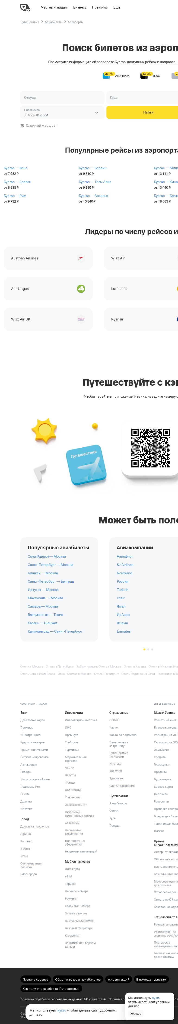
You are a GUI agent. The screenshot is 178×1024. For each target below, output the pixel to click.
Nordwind (124, 573)
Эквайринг (161, 749)
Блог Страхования (122, 785)
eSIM (68, 876)
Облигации (73, 790)
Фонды (70, 782)
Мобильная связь (77, 861)
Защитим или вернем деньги (80, 944)
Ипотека (26, 809)
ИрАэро (123, 615)
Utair (120, 598)
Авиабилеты (118, 803)
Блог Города (28, 874)
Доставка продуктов (34, 826)
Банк (23, 712)
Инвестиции (74, 712)
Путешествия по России (118, 754)
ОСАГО (114, 720)
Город (24, 819)
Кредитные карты (32, 742)
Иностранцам (30, 735)
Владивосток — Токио (45, 615)
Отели (113, 810)
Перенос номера (76, 891)
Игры (24, 856)
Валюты (70, 775)
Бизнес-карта (163, 786)
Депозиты (161, 794)
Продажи (160, 772)
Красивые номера (77, 906)
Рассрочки (161, 801)
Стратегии (72, 822)
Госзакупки (162, 764)
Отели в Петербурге (59, 666)
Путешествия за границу (118, 744)
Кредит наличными (34, 749)
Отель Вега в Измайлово (37, 674)
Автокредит (28, 764)
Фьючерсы (72, 797)
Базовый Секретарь (78, 928)
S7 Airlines (125, 565)
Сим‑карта (72, 869)
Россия (122, 581)
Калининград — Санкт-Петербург (55, 631)
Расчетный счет (165, 720)
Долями (26, 801)
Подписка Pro (30, 786)
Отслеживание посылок (30, 865)
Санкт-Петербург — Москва (50, 565)
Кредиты (160, 757)
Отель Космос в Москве (74, 674)
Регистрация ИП (165, 735)
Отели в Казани (135, 666)
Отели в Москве (31, 666)
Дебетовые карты (32, 720)
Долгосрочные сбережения (75, 842)
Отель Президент (106, 674)
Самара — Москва (43, 606)
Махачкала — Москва (45, 598)
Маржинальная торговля (76, 759)
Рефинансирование (34, 757)
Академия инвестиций (81, 851)
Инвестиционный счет (81, 720)
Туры (112, 818)
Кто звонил (72, 935)
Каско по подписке (123, 735)
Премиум (27, 727)
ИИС (68, 727)
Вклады (25, 772)
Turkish (122, 590)
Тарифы (70, 884)
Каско (113, 727)
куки (61, 1010)
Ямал (121, 606)
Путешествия (118, 796)
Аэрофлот (125, 556)
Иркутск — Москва (43, 590)
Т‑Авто (25, 848)
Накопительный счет (35, 779)
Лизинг (159, 831)
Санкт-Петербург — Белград (51, 581)
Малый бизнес (164, 712)
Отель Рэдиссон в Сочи (138, 674)
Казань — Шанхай (42, 623)
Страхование (118, 712)
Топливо (26, 841)
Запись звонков (76, 913)
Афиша (25, 834)
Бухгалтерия (162, 779)
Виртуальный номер (79, 921)
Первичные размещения (74, 832)
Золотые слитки (76, 804)
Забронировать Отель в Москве (98, 666)
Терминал (72, 749)
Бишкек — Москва (43, 573)
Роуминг (71, 898)
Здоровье (116, 778)
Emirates (123, 631)
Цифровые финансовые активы (79, 814)
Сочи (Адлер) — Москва (47, 556)
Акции (69, 767)
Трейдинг (71, 742)
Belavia (122, 623)
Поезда (114, 825)
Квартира (116, 771)
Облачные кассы (166, 859)
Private (25, 794)
